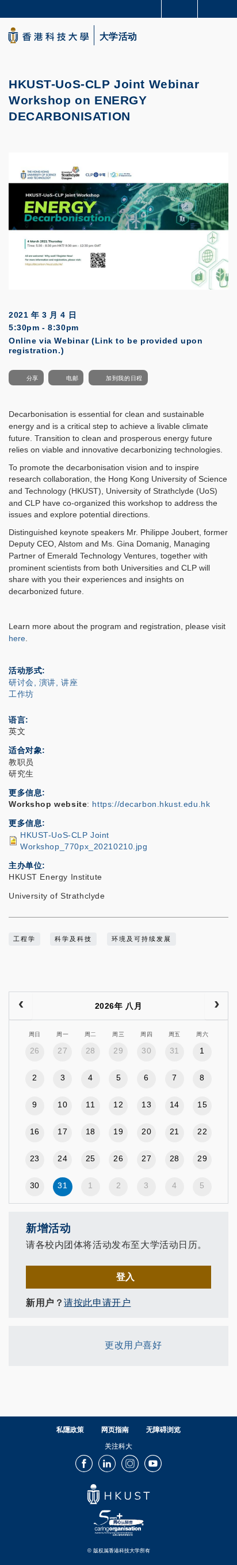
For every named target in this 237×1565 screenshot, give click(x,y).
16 (35, 1131)
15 (202, 1104)
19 (118, 1131)
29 (118, 1050)
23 (35, 1158)
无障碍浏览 (163, 1430)
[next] (216, 1006)
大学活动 (118, 36)
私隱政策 (70, 1430)
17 (62, 1131)
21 (174, 1131)
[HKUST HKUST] (48, 35)
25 (90, 1158)
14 (174, 1104)
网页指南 (115, 1430)
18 (90, 1131)
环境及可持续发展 (141, 938)
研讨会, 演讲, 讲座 (43, 682)
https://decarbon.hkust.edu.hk (151, 804)
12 (118, 1104)
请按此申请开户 (97, 1302)
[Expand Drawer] (180, 9)
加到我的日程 (124, 378)
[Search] (220, 8)
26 (35, 1050)
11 (90, 1104)
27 (62, 1050)
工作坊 (21, 693)
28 (90, 1050)
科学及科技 (73, 938)
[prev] (20, 1006)
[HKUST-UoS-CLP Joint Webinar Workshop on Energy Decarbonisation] (118, 220)
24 (62, 1158)
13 (146, 1104)
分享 (32, 378)
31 (174, 1050)
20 (146, 1131)
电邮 (72, 378)
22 (202, 1131)
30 (146, 1050)
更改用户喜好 (133, 1345)
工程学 (24, 938)
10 (62, 1104)
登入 (125, 1276)
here (17, 638)
